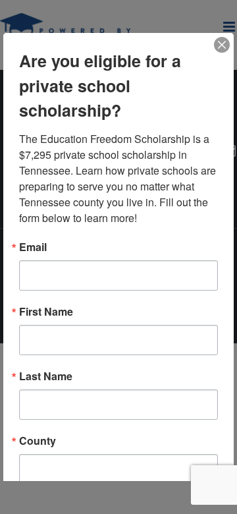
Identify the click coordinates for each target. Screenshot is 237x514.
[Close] (222, 45)
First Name (46, 311)
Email (33, 247)
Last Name (45, 376)
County (37, 441)
